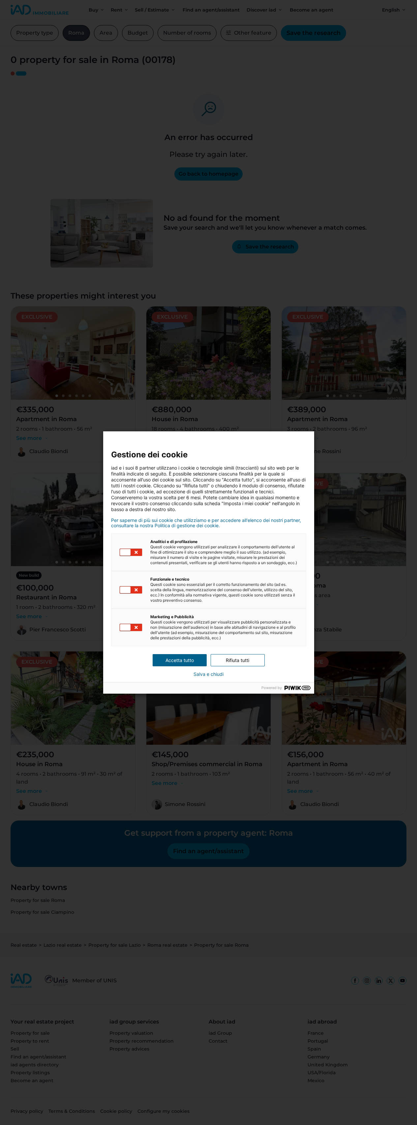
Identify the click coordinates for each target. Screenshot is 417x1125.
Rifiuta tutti (237, 660)
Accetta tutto (179, 660)
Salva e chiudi (208, 674)
